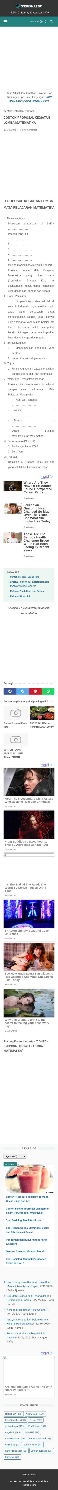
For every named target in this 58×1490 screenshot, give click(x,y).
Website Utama (29, 1474)
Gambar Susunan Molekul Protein (25, 1251)
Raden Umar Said (40, 1438)
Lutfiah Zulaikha (41, 1451)
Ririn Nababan (15, 1438)
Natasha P (13, 1414)
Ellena (36, 1420)
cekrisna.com (29, 1485)
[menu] (5, 21)
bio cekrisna (29, 1481)
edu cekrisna (42, 1481)
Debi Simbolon (15, 1420)
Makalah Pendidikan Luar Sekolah (27, 591)
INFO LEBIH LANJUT (37, 101)
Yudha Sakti (35, 1414)
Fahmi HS (31, 1432)
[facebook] (10, 691)
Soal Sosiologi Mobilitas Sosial (23, 1220)
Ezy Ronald (37, 1426)
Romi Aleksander (16, 1451)
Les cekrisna (15, 1481)
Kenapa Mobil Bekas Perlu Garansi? (27, 1309)
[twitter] (22, 691)
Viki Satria (12, 1444)
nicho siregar (14, 1426)
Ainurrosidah (33, 1444)
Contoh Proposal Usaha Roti (24, 577)
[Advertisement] (29, 59)
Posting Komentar (28, 129)
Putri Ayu (12, 1457)
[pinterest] (35, 691)
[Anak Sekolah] (29, 6)
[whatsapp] (48, 691)
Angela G (13, 1432)
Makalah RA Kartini (20, 596)
